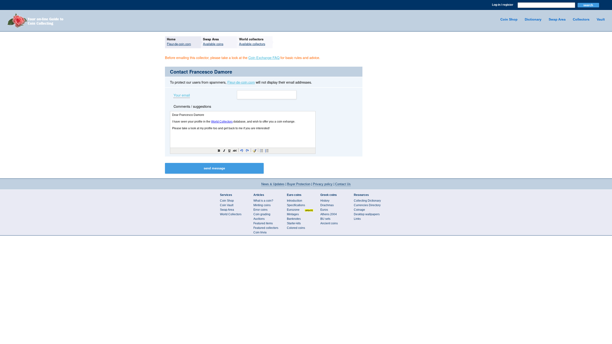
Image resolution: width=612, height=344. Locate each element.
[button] (219, 150)
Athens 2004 (328, 214)
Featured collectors (265, 228)
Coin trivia (260, 232)
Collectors (581, 19)
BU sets (325, 218)
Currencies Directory (367, 205)
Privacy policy (323, 184)
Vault (601, 19)
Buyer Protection (298, 184)
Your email (182, 95)
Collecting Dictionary (367, 200)
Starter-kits (294, 223)
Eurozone (293, 209)
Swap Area (557, 19)
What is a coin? (263, 200)
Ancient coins (329, 223)
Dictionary (533, 19)
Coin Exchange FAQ (263, 57)
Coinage (359, 209)
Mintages (293, 214)
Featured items (263, 223)
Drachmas (327, 205)
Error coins (260, 209)
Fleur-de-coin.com (241, 82)
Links (357, 218)
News (272, 184)
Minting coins (262, 205)
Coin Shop (509, 19)
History (324, 200)
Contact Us (343, 184)
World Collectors (230, 214)
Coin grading (261, 214)
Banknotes (294, 218)
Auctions (259, 218)
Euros (324, 209)
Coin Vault (226, 205)
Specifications (296, 205)
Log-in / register (502, 4)
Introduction (294, 200)
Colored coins (296, 228)
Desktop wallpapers (367, 214)
